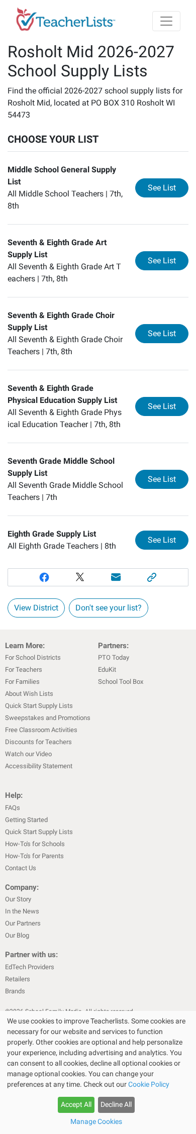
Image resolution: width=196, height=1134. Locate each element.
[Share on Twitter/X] (80, 577)
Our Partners (23, 923)
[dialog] (98, 1072)
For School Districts (33, 657)
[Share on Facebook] (44, 577)
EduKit (107, 669)
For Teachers (23, 669)
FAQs (12, 807)
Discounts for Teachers (38, 742)
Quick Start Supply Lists (39, 705)
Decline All (116, 1104)
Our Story (18, 899)
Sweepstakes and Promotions (47, 717)
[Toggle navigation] (166, 21)
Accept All (76, 1104)
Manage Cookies (96, 1121)
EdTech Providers (29, 967)
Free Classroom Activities (41, 730)
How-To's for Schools (35, 844)
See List (168, 187)
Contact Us (20, 868)
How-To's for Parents (34, 856)
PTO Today (113, 657)
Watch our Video (28, 754)
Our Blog (17, 935)
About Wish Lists (29, 693)
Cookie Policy (148, 1084)
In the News (22, 911)
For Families (22, 681)
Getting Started (26, 819)
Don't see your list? (108, 607)
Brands (15, 991)
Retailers (17, 979)
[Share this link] (152, 577)
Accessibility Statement (38, 766)
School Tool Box (120, 681)
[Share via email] (116, 577)
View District (36, 607)
